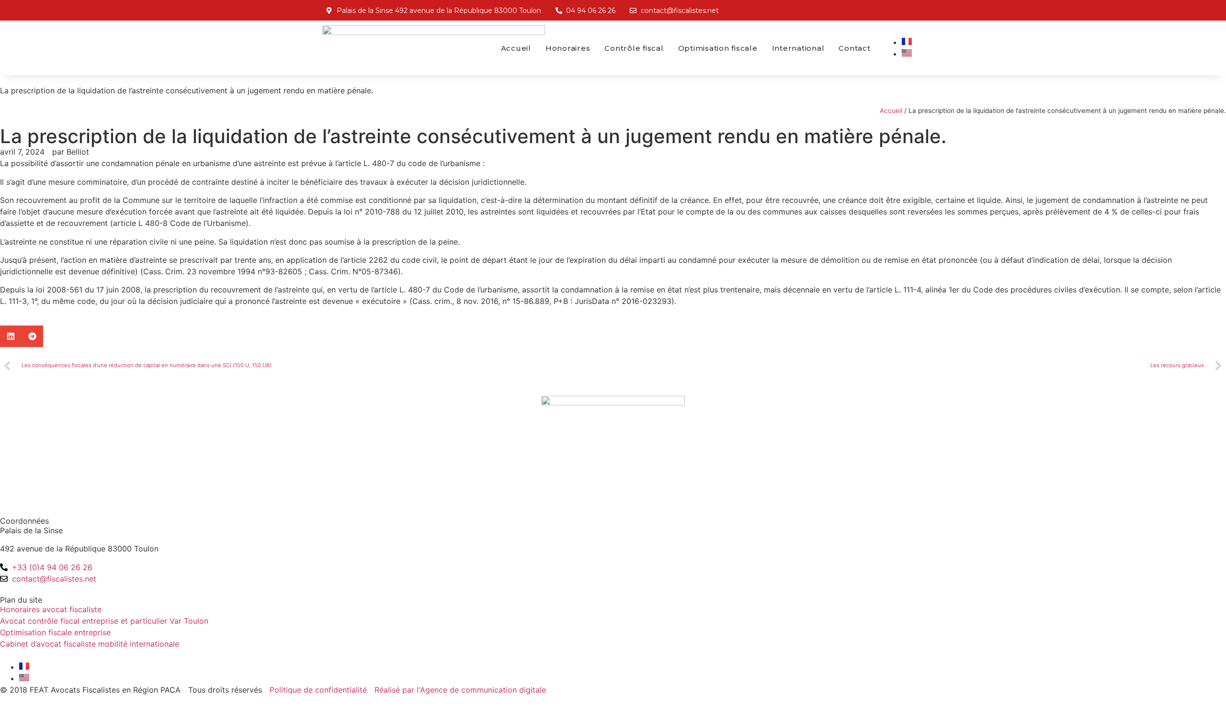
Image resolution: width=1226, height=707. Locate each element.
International (798, 48)
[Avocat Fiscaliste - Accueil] (433, 47)
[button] (11, 336)
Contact (854, 48)
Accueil (516, 48)
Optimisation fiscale (718, 48)
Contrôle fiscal (633, 48)
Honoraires (567, 48)
